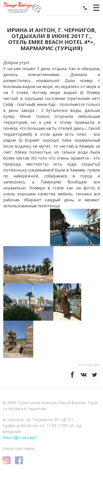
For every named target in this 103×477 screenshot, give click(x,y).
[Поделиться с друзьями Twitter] (95, 375)
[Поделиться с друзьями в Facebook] (73, 375)
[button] (96, 7)
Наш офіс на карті (19, 437)
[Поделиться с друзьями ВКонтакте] (83, 375)
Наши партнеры (18, 448)
